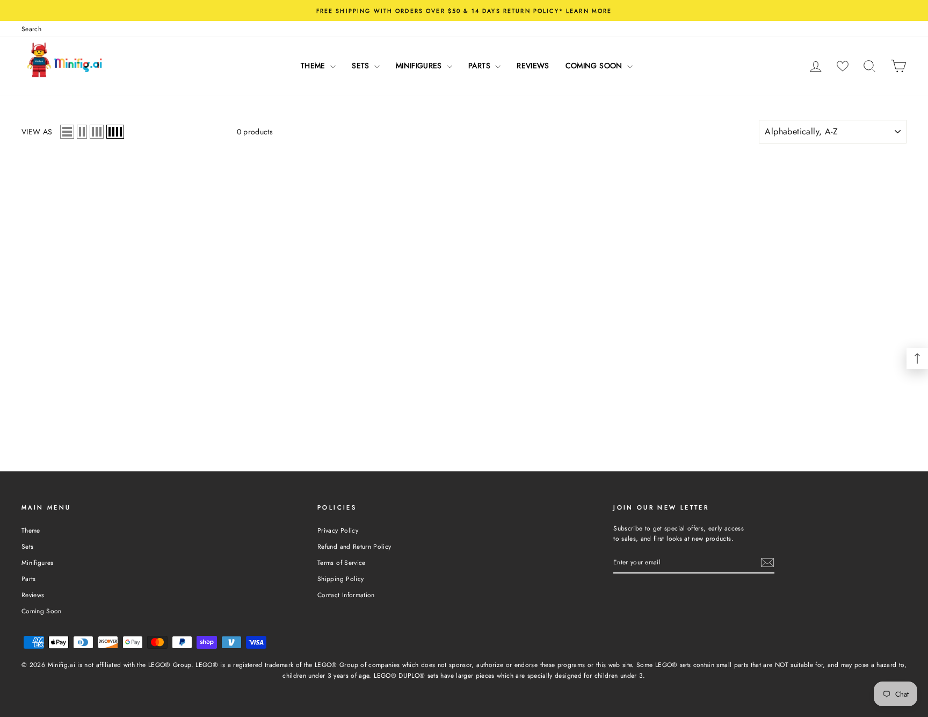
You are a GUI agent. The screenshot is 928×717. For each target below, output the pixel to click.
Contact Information (346, 594)
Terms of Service (341, 562)
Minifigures (420, 65)
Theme (314, 65)
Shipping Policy (340, 578)
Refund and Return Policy (354, 546)
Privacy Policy (337, 530)
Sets (362, 65)
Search (31, 28)
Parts (480, 65)
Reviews (533, 65)
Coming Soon (595, 65)
